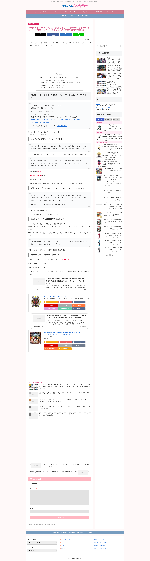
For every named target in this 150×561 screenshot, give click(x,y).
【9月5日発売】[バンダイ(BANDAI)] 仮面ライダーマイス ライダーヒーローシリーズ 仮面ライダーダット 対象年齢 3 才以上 (112, 242)
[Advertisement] (59, 59)
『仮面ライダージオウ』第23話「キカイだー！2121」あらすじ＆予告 (59, 77)
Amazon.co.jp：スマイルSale (103, 108)
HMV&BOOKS (63, 348)
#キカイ (78, 119)
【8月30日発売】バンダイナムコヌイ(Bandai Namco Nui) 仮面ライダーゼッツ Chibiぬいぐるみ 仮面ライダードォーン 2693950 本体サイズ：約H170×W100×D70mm (108, 163)
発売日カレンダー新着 (99, 545)
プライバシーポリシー (66, 539)
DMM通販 (51, 305)
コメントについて (65, 542)
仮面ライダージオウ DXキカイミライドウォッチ (59, 296)
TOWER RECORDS (51, 348)
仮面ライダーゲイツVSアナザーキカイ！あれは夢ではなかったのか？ (60, 82)
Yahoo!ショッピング (78, 302)
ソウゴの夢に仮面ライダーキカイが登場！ (53, 80)
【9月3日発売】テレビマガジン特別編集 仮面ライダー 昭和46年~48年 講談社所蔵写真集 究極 (112, 221)
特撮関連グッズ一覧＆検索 (100, 542)
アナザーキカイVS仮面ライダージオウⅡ (52, 87)
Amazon (51, 302)
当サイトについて (65, 545)
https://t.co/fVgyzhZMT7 (38, 119)
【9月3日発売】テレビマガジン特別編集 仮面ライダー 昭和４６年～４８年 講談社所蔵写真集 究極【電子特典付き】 (112, 228)
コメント (33, 489)
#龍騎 (67, 119)
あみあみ (79, 305)
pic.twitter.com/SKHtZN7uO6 (40, 122)
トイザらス (49, 308)
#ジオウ (62, 119)
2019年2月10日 (62, 126)
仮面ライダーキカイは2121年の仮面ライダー (53, 85)
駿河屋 (78, 308)
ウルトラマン (116, 119)
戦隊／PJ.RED (108, 119)
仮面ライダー (100, 119)
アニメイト (64, 305)
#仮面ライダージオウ (52, 119)
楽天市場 (65, 302)
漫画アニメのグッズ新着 (100, 548)
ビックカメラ (63, 308)
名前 (31, 508)
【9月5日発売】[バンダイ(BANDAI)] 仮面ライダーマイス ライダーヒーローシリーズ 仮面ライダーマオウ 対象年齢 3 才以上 (112, 235)
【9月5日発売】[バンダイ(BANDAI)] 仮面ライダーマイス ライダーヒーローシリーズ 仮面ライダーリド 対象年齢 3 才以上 (112, 249)
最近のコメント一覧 (99, 539)
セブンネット (78, 345)
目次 (57, 74)
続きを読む (109, 255)
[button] (121, 46)
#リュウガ (72, 119)
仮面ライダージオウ (34, 23)
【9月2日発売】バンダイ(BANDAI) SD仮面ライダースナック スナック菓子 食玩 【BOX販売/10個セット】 (112, 214)
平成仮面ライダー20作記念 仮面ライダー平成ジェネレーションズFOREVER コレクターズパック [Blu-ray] (64, 333)
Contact (63, 548)
